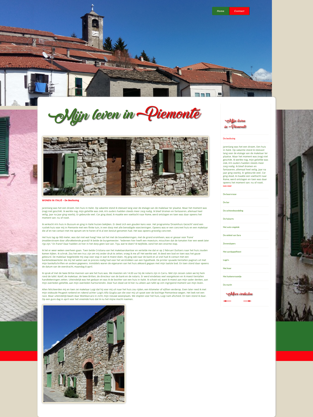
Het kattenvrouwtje (232, 277)
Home (220, 11)
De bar (226, 202)
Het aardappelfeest (232, 252)
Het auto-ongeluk (231, 227)
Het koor (227, 268)
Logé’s (226, 260)
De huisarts (228, 219)
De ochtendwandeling (233, 211)
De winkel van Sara (232, 235)
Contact (239, 11)
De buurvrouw (229, 194)
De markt (227, 285)
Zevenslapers (229, 244)
